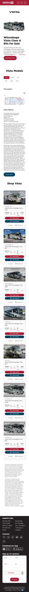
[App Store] (6, 548)
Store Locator (7, 525)
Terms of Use (7, 588)
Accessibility (8, 590)
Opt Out (22, 588)
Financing (18, 521)
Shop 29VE (9, 174)
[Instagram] (8, 537)
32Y (18, 77)
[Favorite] (23, 203)
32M (12, 77)
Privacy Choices (17, 590)
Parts (4, 530)
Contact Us (19, 528)
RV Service (6, 528)
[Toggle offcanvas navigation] (25, 2)
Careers (18, 530)
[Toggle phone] (18, 2)
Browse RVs (6, 521)
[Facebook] (4, 537)
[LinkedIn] (21, 537)
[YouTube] (17, 537)
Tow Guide (6, 523)
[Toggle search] (21, 2)
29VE (6, 77)
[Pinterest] (4, 541)
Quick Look (20, 225)
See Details (16, 221)
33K (6, 81)
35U (17, 81)
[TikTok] (12, 537)
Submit (14, 579)
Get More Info (10, 58)
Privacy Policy (15, 588)
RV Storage (19, 523)
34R (12, 81)
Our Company (20, 525)
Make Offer (16, 218)
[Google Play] (18, 548)
